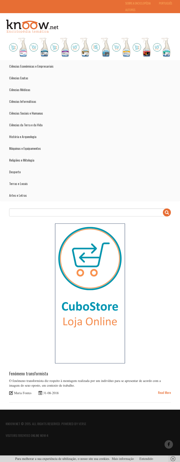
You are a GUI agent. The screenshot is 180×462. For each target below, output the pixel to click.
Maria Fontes (22, 393)
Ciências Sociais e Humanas (26, 113)
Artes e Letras (18, 195)
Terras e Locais (18, 183)
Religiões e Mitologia (21, 160)
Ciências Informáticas (22, 101)
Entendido (146, 458)
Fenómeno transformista (28, 373)
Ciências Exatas (18, 77)
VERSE (82, 423)
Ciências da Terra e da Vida (25, 124)
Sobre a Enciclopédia (138, 3)
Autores (130, 10)
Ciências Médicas (19, 89)
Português (165, 3)
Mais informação (123, 458)
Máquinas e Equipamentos (25, 148)
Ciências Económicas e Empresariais (31, 66)
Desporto (15, 171)
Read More (164, 392)
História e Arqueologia (22, 136)
